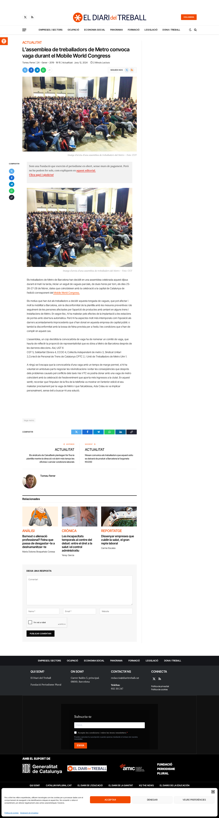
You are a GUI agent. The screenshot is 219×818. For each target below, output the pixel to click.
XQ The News (146, 785)
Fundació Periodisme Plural (46, 684)
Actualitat (32, 43)
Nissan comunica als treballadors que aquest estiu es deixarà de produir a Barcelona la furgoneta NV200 (109, 458)
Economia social (94, 29)
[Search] (195, 30)
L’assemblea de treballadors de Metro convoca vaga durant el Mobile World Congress (76, 52)
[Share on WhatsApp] (43, 70)
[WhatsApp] (11, 191)
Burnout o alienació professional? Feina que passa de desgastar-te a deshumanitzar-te (38, 541)
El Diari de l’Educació (90, 785)
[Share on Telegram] (37, 70)
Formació (133, 29)
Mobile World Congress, (66, 292)
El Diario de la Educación (175, 785)
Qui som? (35, 785)
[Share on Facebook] (31, 70)
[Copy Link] (11, 197)
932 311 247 (117, 688)
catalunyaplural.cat (59, 785)
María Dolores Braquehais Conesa (38, 551)
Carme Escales (108, 548)
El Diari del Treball (41, 677)
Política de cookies (11, 813)
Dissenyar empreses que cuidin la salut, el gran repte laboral (117, 539)
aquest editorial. (86, 170)
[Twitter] (11, 171)
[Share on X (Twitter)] (25, 70)
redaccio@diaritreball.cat (125, 677)
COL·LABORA (189, 17)
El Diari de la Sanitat (121, 785)
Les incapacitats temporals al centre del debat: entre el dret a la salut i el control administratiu (77, 543)
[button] (4, 41)
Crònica (69, 531)
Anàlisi (28, 531)
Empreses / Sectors (50, 29)
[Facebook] (11, 177)
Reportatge (111, 531)
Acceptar (110, 799)
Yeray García (68, 555)
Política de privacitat (160, 686)
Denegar (152, 799)
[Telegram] (11, 184)
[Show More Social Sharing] (49, 70)
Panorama (116, 29)
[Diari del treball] (109, 17)
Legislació (151, 29)
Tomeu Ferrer (28, 62)
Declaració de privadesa (29, 813)
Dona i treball (171, 29)
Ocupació (73, 29)
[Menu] (24, 30)
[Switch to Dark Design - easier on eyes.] (190, 29)
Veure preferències (194, 799)
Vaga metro (29, 420)
